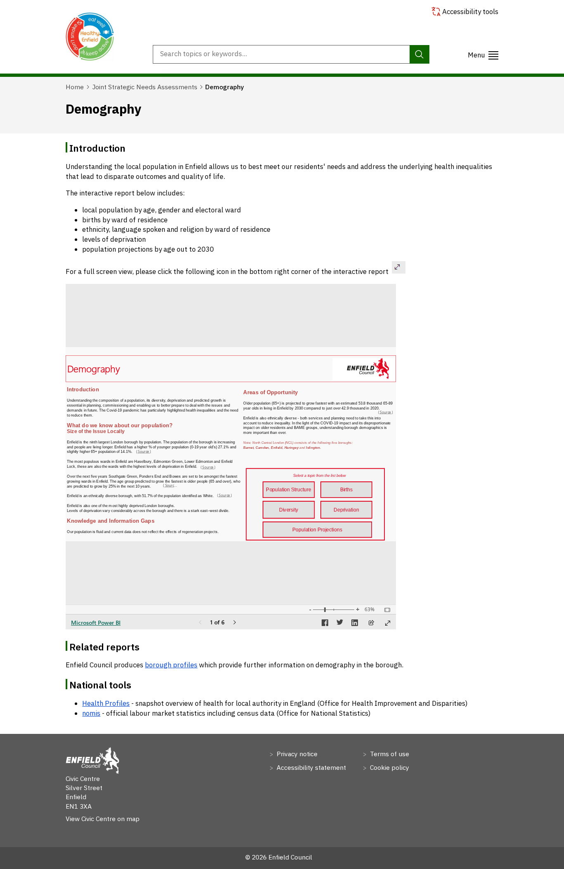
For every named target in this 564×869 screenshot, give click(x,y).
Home (75, 87)
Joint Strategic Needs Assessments (144, 87)
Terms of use (388, 754)
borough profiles (171, 664)
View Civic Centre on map (103, 818)
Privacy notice (296, 754)
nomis (91, 713)
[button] (483, 54)
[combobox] (291, 54)
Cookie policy (388, 767)
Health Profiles (106, 703)
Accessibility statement (310, 767)
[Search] (419, 54)
